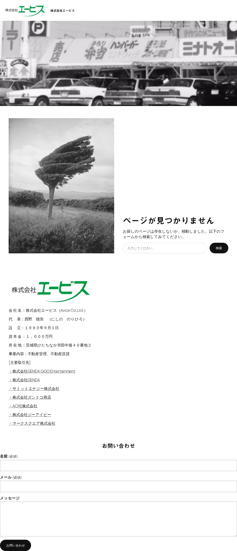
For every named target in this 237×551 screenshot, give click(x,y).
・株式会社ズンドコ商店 (30, 397)
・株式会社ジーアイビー (30, 414)
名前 (9, 456)
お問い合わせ (15, 545)
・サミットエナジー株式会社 (34, 388)
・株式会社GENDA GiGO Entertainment (42, 371)
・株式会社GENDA (24, 379)
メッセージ (10, 498)
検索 (219, 248)
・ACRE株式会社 (23, 406)
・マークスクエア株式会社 (32, 423)
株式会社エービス (62, 10)
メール (11, 477)
